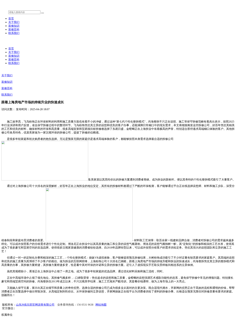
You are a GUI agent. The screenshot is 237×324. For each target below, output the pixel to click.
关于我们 (13, 22)
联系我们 (13, 33)
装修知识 (13, 25)
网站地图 (101, 304)
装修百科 (13, 29)
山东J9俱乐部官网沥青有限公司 (35, 304)
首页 (11, 18)
